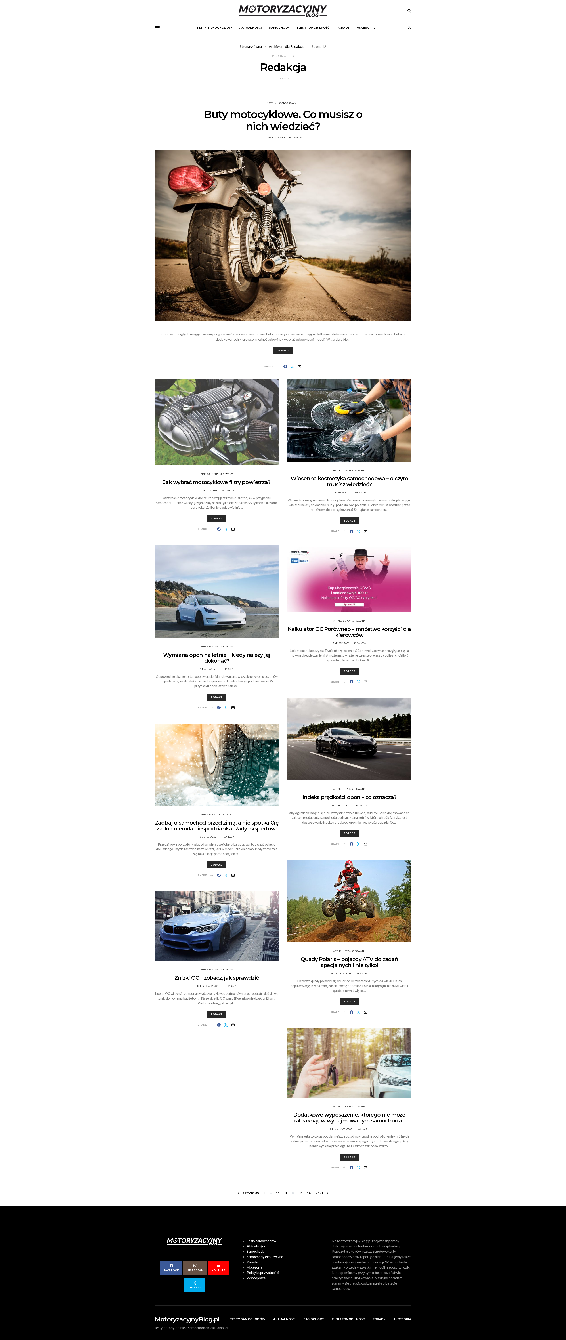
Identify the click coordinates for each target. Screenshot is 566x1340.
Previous (250, 1193)
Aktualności (250, 27)
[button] (409, 27)
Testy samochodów (214, 27)
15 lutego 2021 (208, 836)
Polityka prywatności (263, 1272)
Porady (343, 27)
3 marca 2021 (341, 643)
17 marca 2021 (208, 490)
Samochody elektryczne (265, 1256)
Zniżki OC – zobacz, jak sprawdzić (216, 978)
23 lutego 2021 (341, 805)
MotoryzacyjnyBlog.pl (187, 1319)
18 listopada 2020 (208, 986)
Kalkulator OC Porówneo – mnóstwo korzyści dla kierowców (349, 632)
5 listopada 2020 (341, 1128)
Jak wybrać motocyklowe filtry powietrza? (216, 482)
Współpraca (256, 1278)
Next (319, 1193)
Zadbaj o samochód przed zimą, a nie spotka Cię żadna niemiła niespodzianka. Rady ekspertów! (217, 825)
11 (285, 1193)
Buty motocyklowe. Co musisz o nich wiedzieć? (283, 120)
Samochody (279, 27)
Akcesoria (366, 27)
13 (301, 1193)
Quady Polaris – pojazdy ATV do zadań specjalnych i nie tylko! (349, 962)
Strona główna (251, 46)
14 (309, 1193)
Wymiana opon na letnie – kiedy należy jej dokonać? (216, 658)
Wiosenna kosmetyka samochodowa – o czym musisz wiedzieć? (349, 481)
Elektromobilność (313, 27)
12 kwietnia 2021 (274, 137)
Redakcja (295, 137)
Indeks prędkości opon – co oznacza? (349, 797)
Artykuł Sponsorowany (283, 103)
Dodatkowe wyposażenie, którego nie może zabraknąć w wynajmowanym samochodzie (349, 1117)
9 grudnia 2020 (341, 973)
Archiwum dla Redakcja (286, 46)
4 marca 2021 (208, 669)
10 (278, 1193)
